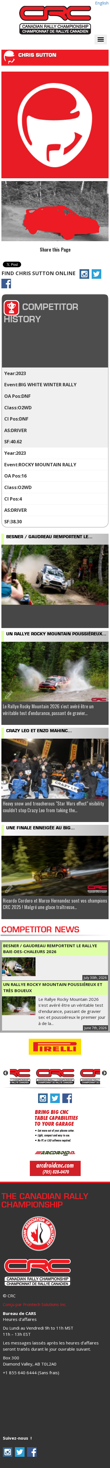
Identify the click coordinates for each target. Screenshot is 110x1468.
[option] (55, 1076)
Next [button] (104, 1073)
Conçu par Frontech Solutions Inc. (35, 1304)
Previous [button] (5, 1073)
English (102, 3)
